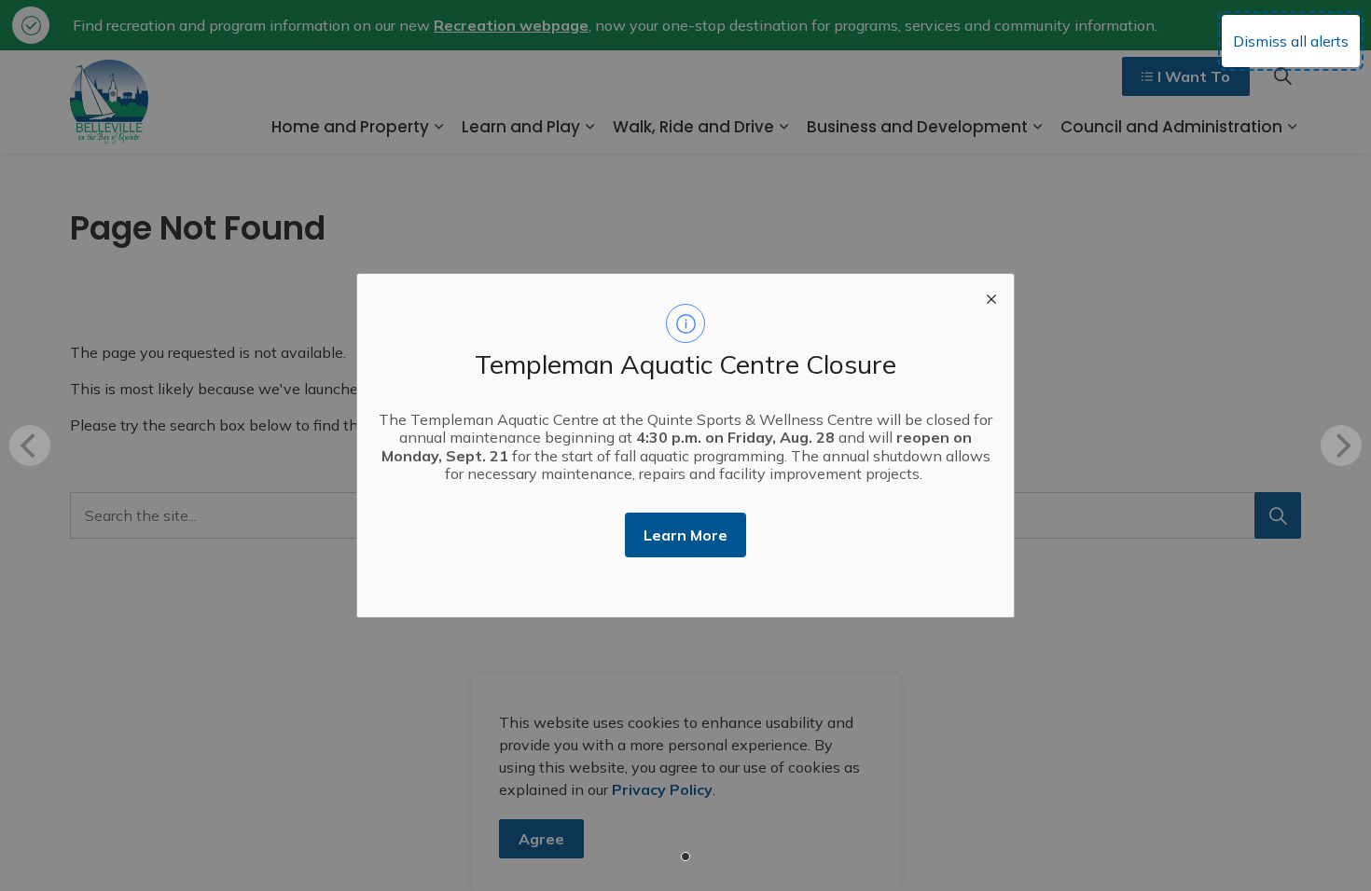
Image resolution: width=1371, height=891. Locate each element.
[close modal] (991, 296)
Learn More (685, 535)
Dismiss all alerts (1291, 41)
